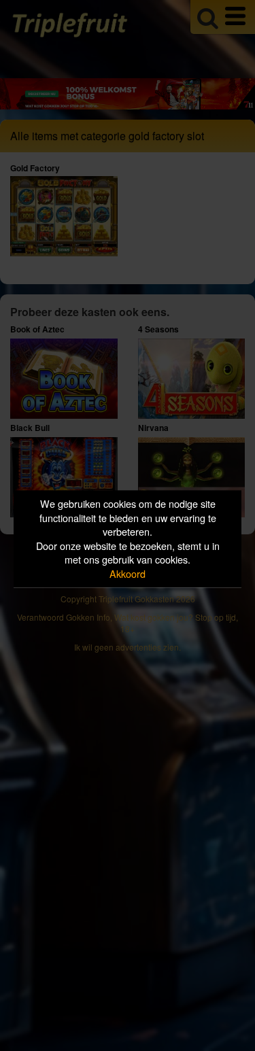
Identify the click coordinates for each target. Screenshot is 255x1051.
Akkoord (127, 573)
